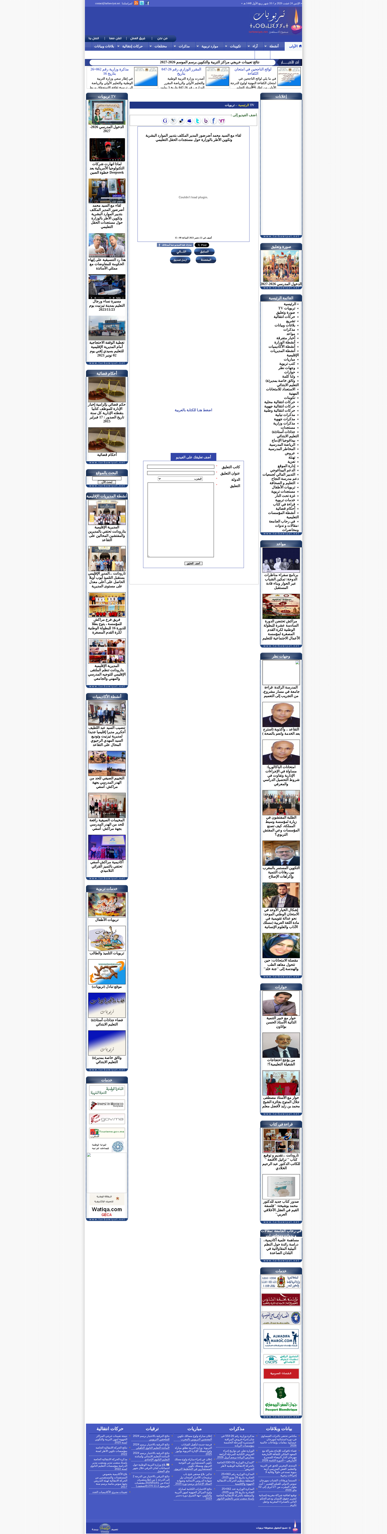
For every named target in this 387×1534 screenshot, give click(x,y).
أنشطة (274, 46)
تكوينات (235, 46)
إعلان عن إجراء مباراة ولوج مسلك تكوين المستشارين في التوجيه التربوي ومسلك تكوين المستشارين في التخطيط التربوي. (193, 1464)
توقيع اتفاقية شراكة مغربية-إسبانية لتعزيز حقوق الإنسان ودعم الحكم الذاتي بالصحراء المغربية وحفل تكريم (278, 1500)
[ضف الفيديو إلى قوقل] (165, 121)
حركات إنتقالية (132, 46)
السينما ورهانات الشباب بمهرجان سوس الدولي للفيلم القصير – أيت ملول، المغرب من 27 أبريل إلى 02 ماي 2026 (277, 1485)
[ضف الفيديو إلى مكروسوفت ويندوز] (173, 121)
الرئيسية (243, 105)
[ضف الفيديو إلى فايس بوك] (213, 121)
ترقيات (277, 55)
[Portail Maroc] (281, 1347)
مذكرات (184, 46)
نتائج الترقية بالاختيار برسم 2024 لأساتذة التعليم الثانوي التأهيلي (151, 1446)
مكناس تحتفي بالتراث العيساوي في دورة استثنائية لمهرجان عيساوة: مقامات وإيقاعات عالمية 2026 (278, 1440)
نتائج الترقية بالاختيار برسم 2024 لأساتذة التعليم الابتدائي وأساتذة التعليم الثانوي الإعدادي (151, 1456)
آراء (255, 46)
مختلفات (161, 46)
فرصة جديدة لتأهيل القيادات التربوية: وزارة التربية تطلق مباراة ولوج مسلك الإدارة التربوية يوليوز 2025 (193, 1449)
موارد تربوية (210, 46)
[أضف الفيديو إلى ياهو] (221, 121)
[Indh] (107, 1097)
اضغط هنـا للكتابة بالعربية (193, 410)
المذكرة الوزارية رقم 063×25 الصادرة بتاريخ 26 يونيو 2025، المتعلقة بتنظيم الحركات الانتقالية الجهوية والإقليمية (235, 1479)
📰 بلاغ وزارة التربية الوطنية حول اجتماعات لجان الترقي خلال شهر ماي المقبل (151, 1468)
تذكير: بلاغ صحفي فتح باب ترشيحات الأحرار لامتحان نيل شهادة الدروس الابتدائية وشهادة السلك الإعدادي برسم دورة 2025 (193, 1479)
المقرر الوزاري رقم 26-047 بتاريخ (181, 71)
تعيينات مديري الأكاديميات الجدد (109, 1492)
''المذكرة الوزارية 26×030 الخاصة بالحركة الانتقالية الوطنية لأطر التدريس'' (235, 1466)
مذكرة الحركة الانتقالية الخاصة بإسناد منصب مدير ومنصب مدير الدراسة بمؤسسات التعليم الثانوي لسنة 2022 (108, 1464)
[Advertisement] (166, 21)
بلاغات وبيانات (104, 46)
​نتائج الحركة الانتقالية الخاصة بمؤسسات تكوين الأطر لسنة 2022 (111, 1451)
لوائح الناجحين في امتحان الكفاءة (252, 71)
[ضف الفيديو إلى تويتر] (197, 121)
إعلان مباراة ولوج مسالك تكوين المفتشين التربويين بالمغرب (194, 1437)
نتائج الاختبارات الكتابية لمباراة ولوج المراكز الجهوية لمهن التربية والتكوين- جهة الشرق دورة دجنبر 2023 (193, 1493)
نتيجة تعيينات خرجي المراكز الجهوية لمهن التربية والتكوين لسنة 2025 (111, 1439)
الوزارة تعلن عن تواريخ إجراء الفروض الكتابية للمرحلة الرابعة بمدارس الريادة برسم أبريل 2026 (235, 1454)
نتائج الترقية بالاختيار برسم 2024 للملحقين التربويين (151, 1437)
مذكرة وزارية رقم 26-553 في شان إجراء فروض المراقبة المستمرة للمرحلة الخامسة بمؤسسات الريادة (237, 1440)
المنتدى (262, 55)
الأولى (293, 46)
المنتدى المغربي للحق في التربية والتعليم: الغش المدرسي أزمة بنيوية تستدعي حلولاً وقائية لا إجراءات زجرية (278, 1470)
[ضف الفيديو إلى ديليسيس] (181, 121)
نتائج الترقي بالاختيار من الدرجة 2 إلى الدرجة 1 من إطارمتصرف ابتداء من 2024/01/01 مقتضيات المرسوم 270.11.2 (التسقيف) (151, 1481)
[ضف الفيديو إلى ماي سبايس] (189, 121)
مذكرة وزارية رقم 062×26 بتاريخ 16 (109, 71)
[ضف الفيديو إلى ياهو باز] (205, 121)
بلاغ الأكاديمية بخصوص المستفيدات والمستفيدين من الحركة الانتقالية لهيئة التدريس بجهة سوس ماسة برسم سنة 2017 (110, 1480)
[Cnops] (281, 1366)
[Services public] (281, 1380)
